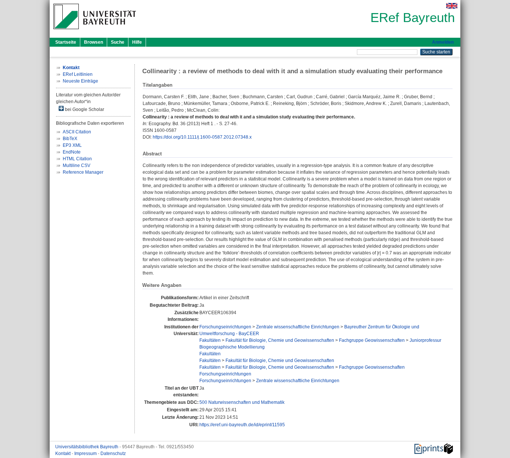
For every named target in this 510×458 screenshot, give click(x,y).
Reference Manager (83, 172)
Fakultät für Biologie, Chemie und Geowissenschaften (280, 340)
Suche (117, 42)
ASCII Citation (77, 131)
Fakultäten (210, 340)
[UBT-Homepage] (95, 31)
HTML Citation (77, 158)
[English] (451, 6)
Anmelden (443, 42)
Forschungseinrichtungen (225, 326)
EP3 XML (72, 145)
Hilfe (137, 42)
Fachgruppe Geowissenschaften (372, 340)
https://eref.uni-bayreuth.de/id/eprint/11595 (242, 424)
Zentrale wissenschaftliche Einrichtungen (297, 326)
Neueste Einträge (80, 81)
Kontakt (63, 453)
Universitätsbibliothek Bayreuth (87, 446)
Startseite (65, 42)
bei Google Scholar (84, 109)
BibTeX (70, 138)
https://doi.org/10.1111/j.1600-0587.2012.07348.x (202, 137)
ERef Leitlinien (78, 74)
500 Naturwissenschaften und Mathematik (241, 402)
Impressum (86, 453)
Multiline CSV (76, 165)
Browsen (93, 42)
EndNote (72, 152)
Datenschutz (113, 453)
